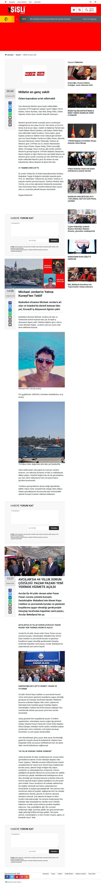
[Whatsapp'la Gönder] (10, 113)
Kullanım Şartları (81, 874)
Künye (53, 874)
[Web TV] (90, 2)
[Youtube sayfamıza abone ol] (16, 877)
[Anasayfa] (6, 2)
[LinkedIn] (10, 110)
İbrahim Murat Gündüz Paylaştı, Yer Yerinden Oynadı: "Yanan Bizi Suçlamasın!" (51, 19)
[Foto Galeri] (95, 2)
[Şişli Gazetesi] (16, 10)
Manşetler (12, 2)
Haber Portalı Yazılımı (14, 882)
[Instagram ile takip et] (21, 877)
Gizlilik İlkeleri (69, 874)
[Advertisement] (50, 37)
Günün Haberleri (21, 2)
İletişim (60, 874)
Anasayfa (46, 874)
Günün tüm (89, 19)
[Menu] (74, 10)
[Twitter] (10, 106)
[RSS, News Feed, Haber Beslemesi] (26, 877)
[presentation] (11, 19)
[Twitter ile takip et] (12, 877)
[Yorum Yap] (10, 124)
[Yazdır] (10, 121)
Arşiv (30, 2)
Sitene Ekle (37, 2)
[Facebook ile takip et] (7, 877)
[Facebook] (10, 103)
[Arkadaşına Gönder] (10, 117)
